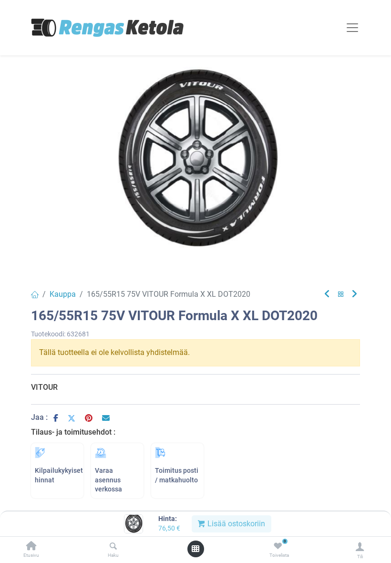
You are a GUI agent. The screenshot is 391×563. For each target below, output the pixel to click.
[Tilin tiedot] (359, 546)
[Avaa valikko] (195, 548)
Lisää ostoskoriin (235, 523)
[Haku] (113, 546)
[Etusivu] (31, 546)
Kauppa (63, 294)
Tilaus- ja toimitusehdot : (73, 432)
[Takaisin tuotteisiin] (341, 295)
